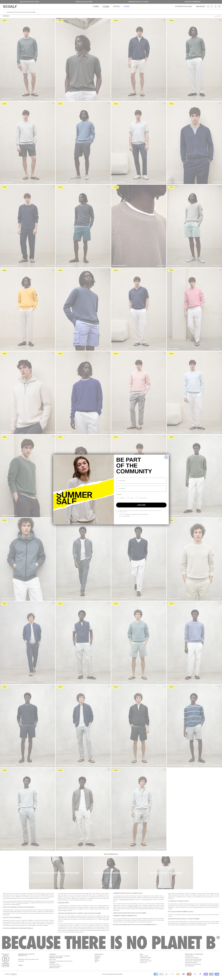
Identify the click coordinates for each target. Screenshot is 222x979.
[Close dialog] (166, 457)
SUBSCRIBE (141, 505)
